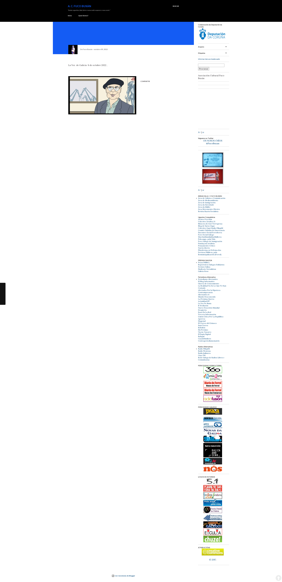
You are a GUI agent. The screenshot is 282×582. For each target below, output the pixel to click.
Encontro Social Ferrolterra (210, 232)
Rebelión (201, 328)
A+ (199, 132)
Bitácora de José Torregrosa (210, 224)
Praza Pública (203, 262)
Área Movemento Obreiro (209, 209)
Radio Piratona (204, 351)
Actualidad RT (204, 301)
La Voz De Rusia (204, 303)
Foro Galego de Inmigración (210, 241)
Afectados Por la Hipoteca (209, 290)
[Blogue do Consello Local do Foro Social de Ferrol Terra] (212, 498)
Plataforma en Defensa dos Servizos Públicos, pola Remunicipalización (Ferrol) (209, 252)
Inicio (70, 16)
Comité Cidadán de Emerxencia (211, 230)
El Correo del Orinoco (207, 323)
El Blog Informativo (206, 281)
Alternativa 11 (203, 294)
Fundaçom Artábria (206, 243)
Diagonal (202, 321)
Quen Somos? (83, 16)
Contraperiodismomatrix (208, 341)
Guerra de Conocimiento (208, 283)
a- (203, 132)
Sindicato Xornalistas (207, 269)
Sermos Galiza (204, 267)
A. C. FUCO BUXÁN (79, 6)
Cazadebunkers (204, 339)
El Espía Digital (204, 334)
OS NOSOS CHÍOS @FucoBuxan (212, 142)
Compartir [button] (145, 81)
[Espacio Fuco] (213, 183)
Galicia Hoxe (203, 271)
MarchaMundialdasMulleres (210, 237)
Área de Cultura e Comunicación (211, 198)
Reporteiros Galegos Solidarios (211, 265)
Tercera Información (207, 314)
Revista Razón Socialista (208, 211)
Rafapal (201, 336)
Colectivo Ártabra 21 (206, 221)
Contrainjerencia (205, 292)
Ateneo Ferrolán (205, 219)
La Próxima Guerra (206, 299)
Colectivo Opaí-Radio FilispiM (210, 228)
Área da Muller (204, 207)
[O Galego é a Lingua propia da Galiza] (212, 483)
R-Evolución (203, 305)
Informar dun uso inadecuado (209, 59)
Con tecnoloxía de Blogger (124, 576)
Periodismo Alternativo (208, 279)
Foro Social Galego (206, 235)
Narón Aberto (204, 248)
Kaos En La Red (204, 312)
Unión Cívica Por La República (210, 316)
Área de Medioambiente (208, 200)
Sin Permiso (203, 330)
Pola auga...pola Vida (206, 239)
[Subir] (278, 578)
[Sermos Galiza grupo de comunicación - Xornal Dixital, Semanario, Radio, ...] (212, 420)
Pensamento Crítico (206, 246)
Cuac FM (201, 355)
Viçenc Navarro (204, 332)
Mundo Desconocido (207, 297)
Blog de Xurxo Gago (206, 226)
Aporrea (201, 319)
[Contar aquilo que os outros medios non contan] (212, 427)
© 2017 (212, 559)
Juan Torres (203, 325)
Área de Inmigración (206, 202)
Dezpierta (202, 310)
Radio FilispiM (204, 349)
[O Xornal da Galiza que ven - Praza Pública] (212, 413)
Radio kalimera (204, 353)
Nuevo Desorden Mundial (208, 308)
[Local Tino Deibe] (213, 167)
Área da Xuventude (206, 205)
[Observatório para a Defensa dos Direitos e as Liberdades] (212, 534)
